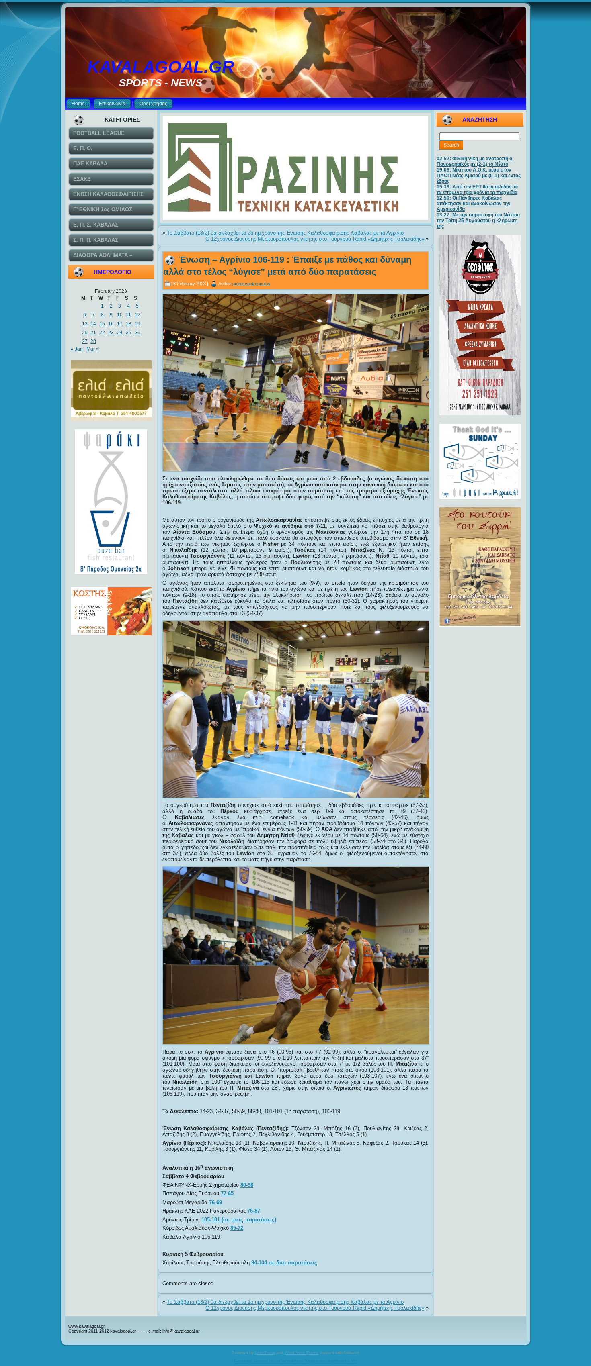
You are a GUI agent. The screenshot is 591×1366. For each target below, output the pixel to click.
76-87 (253, 1211)
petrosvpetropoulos (251, 283)
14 (93, 324)
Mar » (92, 349)
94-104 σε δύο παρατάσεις (284, 1263)
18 (128, 324)
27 (85, 341)
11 (128, 315)
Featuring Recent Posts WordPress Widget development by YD (295, 1361)
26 (137, 332)
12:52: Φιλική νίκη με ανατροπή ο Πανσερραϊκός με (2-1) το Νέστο (474, 161)
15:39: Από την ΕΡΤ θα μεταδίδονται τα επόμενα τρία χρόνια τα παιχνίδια (477, 189)
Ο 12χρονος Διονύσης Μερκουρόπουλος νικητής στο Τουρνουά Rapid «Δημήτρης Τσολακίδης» (314, 239)
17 (120, 324)
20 (85, 332)
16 (111, 324)
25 (128, 332)
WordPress (265, 1352)
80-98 (246, 1185)
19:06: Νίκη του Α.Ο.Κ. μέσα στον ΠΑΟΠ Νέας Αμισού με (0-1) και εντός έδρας (479, 175)
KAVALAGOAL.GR (160, 66)
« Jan (77, 349)
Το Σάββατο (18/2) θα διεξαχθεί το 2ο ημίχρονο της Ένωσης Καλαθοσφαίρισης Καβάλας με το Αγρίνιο (285, 233)
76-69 (215, 1202)
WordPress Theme (302, 1352)
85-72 (236, 1228)
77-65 (227, 1193)
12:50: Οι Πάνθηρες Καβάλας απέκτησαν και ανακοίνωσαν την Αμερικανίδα (474, 203)
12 (137, 315)
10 (120, 315)
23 (111, 332)
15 (102, 324)
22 (102, 332)
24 (120, 332)
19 (137, 324)
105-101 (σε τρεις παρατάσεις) (238, 1220)
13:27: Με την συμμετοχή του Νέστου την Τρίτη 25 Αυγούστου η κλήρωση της (478, 220)
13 (85, 324)
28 (93, 341)
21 (93, 332)
